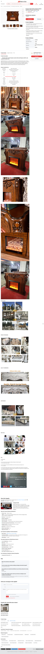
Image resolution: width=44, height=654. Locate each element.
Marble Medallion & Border (4, 622)
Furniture (12, 533)
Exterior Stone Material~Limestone (37, 622)
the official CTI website (21, 499)
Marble (8, 533)
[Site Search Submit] (31, 4)
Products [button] (8, 3)
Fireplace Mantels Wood (38, 640)
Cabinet (15, 533)
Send (7, 596)
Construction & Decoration (6, 6)
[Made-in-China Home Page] (22, 1)
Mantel (21, 6)
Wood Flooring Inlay (3, 625)
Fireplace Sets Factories (21, 640)
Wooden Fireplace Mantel (5, 636)
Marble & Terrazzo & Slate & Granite (26, 622)
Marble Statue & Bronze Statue (26, 625)
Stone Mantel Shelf (32, 634)
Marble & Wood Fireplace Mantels (15, 625)
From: (5, 584)
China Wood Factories (4, 640)
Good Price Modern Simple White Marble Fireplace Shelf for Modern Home (4, 613)
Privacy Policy (35, 651)
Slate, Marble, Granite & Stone (15, 6)
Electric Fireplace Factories (29, 640)
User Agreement (27, 651)
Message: (4, 589)
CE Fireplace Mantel (20, 642)
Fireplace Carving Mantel (28, 642)
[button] (1, 1)
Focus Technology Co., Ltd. (16, 651)
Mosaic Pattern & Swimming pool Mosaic (16, 622)
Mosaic (10, 533)
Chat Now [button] (39, 19)
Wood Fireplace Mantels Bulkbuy (6, 644)
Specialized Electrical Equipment (18, 634)
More (1, 646)
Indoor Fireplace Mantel (13, 642)
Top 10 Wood (35, 642)
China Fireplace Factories (12, 640)
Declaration (31, 651)
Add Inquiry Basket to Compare (13, 28)
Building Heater (4, 634)
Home (1, 6)
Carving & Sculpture (10, 634)
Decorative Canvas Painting (36, 625)
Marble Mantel (27, 634)
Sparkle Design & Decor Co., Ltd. (30, 11)
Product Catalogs (13, 620)
